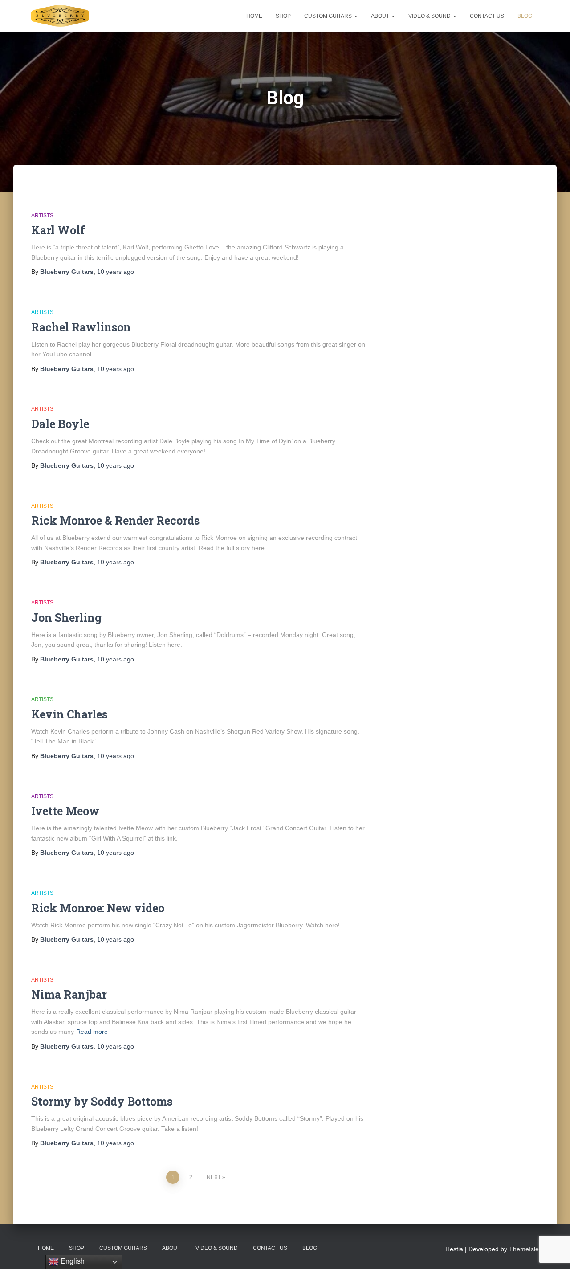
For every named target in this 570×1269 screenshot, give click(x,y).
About (381, 16)
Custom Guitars (328, 16)
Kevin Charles (69, 714)
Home (254, 16)
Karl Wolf (58, 230)
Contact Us (487, 16)
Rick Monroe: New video (97, 908)
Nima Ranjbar (69, 994)
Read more (92, 1031)
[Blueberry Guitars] (60, 16)
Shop (283, 16)
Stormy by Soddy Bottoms (101, 1101)
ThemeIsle (524, 1249)
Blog (524, 16)
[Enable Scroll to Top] (552, 1251)
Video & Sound (430, 16)
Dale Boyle (60, 423)
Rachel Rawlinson (81, 327)
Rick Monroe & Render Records (115, 520)
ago (115, 271)
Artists (42, 215)
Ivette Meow (65, 811)
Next (214, 1177)
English (72, 1261)
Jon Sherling (66, 617)
